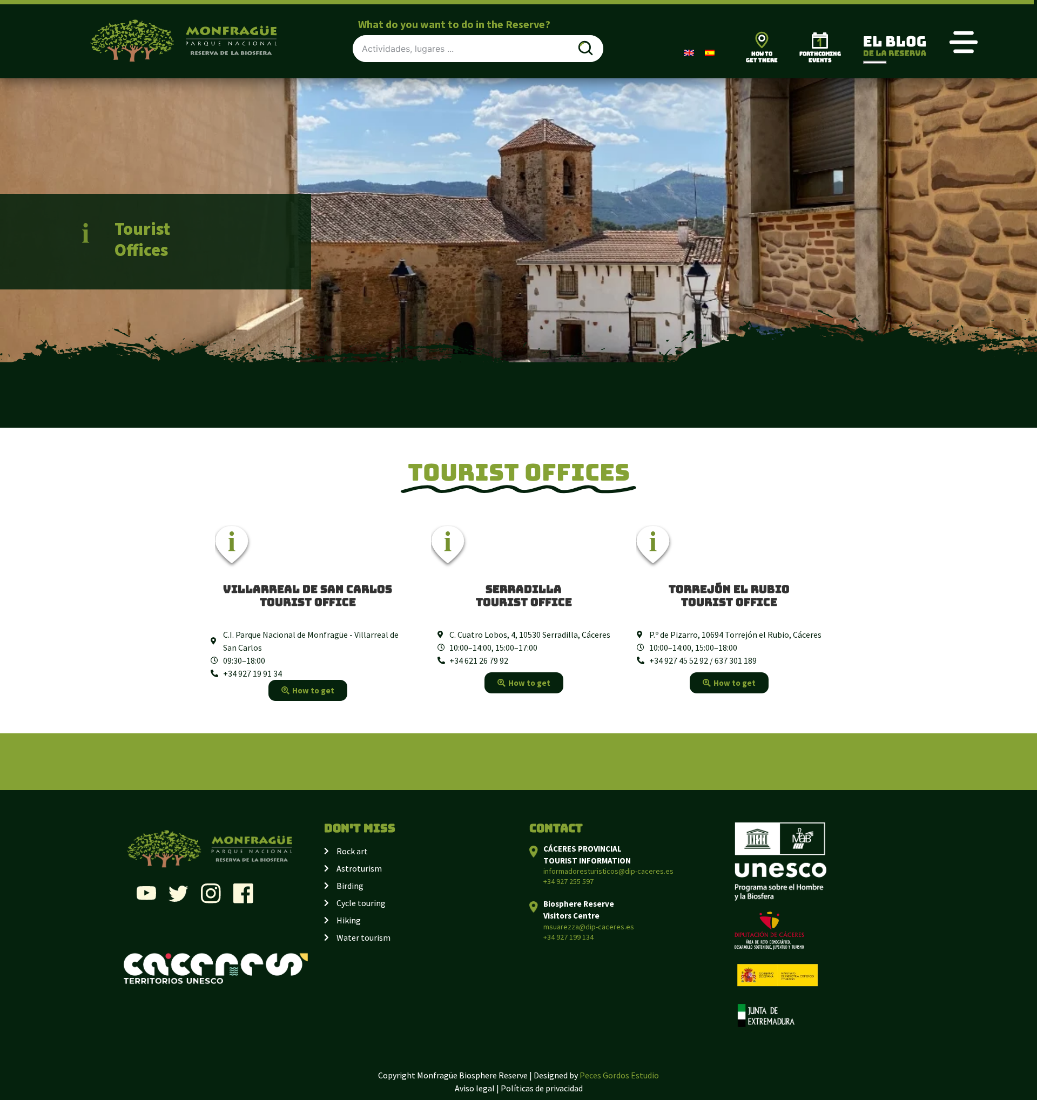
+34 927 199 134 (568, 937)
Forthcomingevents (820, 57)
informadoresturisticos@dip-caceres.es (608, 871)
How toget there (762, 57)
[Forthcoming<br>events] (820, 40)
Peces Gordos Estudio (619, 1075)
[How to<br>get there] (762, 40)
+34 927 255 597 (568, 881)
